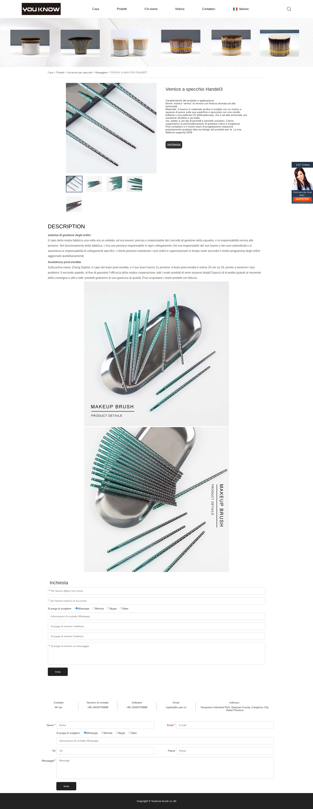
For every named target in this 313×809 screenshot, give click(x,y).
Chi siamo (151, 9)
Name (49, 590)
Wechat (99, 608)
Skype (113, 608)
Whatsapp (83, 608)
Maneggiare (101, 72)
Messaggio (48, 760)
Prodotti (122, 9)
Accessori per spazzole (80, 72)
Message (49, 646)
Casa (95, 9)
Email (49, 600)
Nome (51, 725)
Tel (53, 750)
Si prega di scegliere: (60, 608)
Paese (171, 750)
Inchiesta (173, 144)
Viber (125, 608)
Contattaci (208, 9)
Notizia (179, 9)
